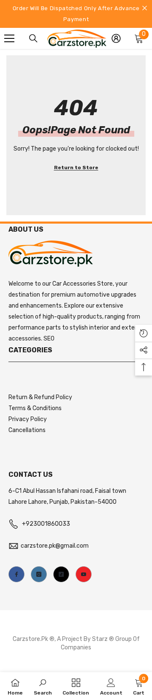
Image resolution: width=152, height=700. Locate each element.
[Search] (33, 38)
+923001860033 (46, 523)
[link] (43, 686)
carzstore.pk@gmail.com (55, 545)
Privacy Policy (27, 419)
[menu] (9, 38)
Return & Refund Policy (40, 397)
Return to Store (76, 167)
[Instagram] (39, 574)
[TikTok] (61, 574)
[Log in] (116, 38)
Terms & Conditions (35, 408)
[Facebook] (16, 574)
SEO (48, 338)
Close (144, 8)
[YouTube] (84, 574)
